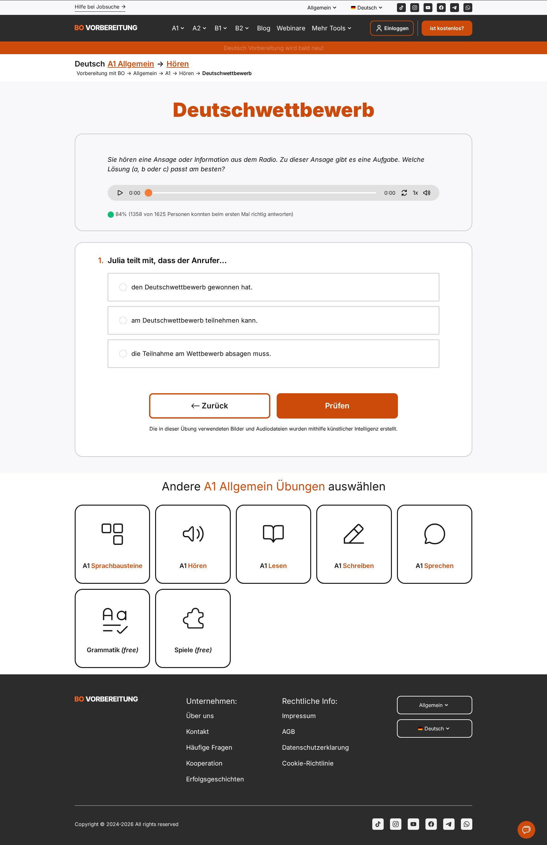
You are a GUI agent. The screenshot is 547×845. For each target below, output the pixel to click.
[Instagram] (414, 7)
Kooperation (204, 763)
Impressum (299, 716)
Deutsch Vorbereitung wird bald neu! (274, 48)
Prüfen (337, 405)
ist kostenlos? (447, 28)
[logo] (106, 28)
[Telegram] (454, 7)
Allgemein (145, 73)
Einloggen (396, 28)
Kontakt (197, 731)
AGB (288, 731)
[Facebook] (441, 7)
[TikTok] (401, 7)
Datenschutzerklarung (315, 747)
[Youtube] (428, 7)
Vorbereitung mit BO (101, 73)
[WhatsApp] (467, 7)
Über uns (200, 716)
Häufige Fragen (209, 747)
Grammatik (112, 650)
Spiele (193, 650)
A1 (168, 73)
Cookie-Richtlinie (308, 763)
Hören (186, 73)
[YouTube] (413, 824)
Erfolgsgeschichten (215, 779)
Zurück (214, 405)
